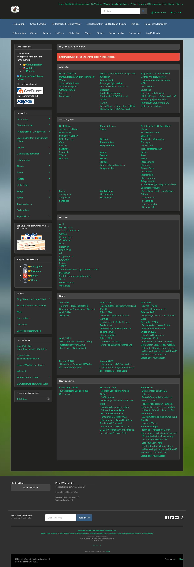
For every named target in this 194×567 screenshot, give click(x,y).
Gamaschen (147, 145)
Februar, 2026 (148, 312)
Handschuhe (65, 132)
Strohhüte (64, 152)
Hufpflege (146, 165)
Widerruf (104, 89)
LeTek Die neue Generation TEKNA (117, 106)
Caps (61, 142)
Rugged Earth (66, 256)
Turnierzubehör (116, 33)
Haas (61, 243)
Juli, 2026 (64, 302)
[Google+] (177, 517)
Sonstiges (146, 135)
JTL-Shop (179, 559)
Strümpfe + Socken (68, 135)
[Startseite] (60, 46)
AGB (143, 83)
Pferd (143, 155)
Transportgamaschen (151, 148)
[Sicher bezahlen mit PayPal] (31, 236)
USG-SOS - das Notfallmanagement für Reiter (32, 347)
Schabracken (19, 33)
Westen (63, 155)
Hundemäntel (107, 194)
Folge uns (64, 315)
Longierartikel (107, 168)
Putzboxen (146, 171)
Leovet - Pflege (149, 305)
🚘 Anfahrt (28, 68)
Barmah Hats (65, 227)
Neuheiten (146, 413)
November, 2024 (149, 338)
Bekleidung (18, 23)
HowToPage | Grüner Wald (154, 99)
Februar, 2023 (66, 361)
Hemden (63, 158)
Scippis (62, 263)
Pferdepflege (147, 161)
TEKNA (103, 102)
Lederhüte (64, 148)
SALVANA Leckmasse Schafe (156, 325)
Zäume (33, 33)
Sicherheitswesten (150, 132)
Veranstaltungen (149, 426)
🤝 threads (33, 280)
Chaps (103, 129)
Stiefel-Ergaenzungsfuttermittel (75, 276)
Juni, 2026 (105, 302)
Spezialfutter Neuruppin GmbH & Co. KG (79, 269)
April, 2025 (65, 338)
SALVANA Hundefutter (153, 335)
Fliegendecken (107, 145)
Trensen (104, 155)
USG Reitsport (66, 282)
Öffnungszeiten (154, 4)
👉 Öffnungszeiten (32, 64)
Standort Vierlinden (120, 4)
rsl (60, 253)
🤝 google (32, 275)
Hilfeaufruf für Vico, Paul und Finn (158, 348)
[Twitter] (172, 517)
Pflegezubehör (148, 181)
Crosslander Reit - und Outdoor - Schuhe (106, 23)
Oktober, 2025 (148, 331)
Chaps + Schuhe (38, 23)
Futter (46, 33)
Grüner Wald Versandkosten (114, 86)
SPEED (62, 266)
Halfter (59, 33)
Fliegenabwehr (148, 178)
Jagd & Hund (152, 33)
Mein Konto (169, 4)
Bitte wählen (30, 487)
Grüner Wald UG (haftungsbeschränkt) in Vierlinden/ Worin (84, 4)
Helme (144, 129)
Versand (107, 551)
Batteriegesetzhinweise (153, 93)
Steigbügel (64, 197)
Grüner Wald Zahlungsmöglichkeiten (28, 357)
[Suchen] (143, 11)
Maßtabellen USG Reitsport (114, 96)
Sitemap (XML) (97, 545)
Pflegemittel (147, 174)
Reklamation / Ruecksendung (155, 80)
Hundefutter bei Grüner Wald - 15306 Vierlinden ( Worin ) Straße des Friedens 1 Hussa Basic (117, 367)
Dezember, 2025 (149, 322)
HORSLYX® (65, 250)
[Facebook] (167, 517)
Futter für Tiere (108, 387)
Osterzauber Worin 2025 (72, 344)
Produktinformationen (111, 93)
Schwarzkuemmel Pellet (154, 328)
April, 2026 (65, 312)
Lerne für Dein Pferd (111, 341)
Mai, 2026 (146, 302)
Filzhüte (63, 145)
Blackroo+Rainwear (69, 230)
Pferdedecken (107, 142)
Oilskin (103, 99)
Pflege (88, 33)
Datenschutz (147, 86)
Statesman (64, 272)
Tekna (62, 279)
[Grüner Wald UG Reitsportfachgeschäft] (38, 9)
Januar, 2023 (106, 361)
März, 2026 (106, 312)
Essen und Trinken (68, 387)
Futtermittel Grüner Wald (73, 348)
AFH (61, 224)
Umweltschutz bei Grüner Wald (115, 109)
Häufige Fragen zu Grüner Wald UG (158, 96)
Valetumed (64, 285)
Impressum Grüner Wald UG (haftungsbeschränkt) (67, 498)
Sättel (100, 33)
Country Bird (65, 237)
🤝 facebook (34, 271)
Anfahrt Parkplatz (138, 4)
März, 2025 (106, 338)
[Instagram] (181, 517)
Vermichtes (147, 387)
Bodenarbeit (135, 33)
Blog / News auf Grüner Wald (155, 73)
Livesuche (146, 89)
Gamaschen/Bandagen (156, 23)
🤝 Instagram (34, 266)
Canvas (63, 233)
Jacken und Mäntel (68, 129)
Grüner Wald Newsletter (153, 76)
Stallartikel (74, 33)
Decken (135, 23)
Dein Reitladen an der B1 (154, 309)
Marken (179, 4)
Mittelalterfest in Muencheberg (76, 341)
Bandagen (146, 142)
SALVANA (64, 259)
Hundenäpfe (106, 197)
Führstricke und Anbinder (112, 165)
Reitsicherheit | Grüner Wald (66, 23)
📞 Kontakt (29, 71)
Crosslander (65, 240)
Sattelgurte (65, 194)
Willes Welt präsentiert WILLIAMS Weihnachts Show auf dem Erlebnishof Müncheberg (159, 354)
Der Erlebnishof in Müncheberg (116, 344)
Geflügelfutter (108, 335)
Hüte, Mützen (66, 139)
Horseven (64, 246)
